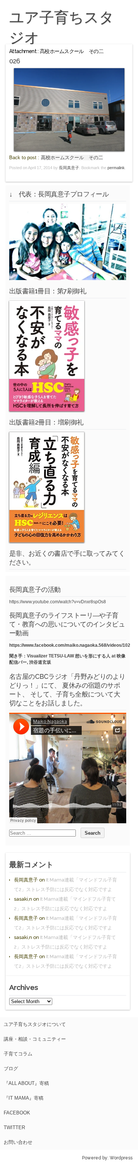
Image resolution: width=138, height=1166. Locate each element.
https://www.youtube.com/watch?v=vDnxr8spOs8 (57, 601)
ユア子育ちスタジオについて (35, 1024)
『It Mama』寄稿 (23, 1098)
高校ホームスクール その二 (72, 157)
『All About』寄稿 (26, 1083)
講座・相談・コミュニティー (35, 1039)
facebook (17, 1113)
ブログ (11, 1068)
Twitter (14, 1127)
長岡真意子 (69, 167)
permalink (116, 167)
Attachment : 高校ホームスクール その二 (56, 51)
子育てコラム (18, 1054)
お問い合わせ (18, 1142)
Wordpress (121, 1157)
